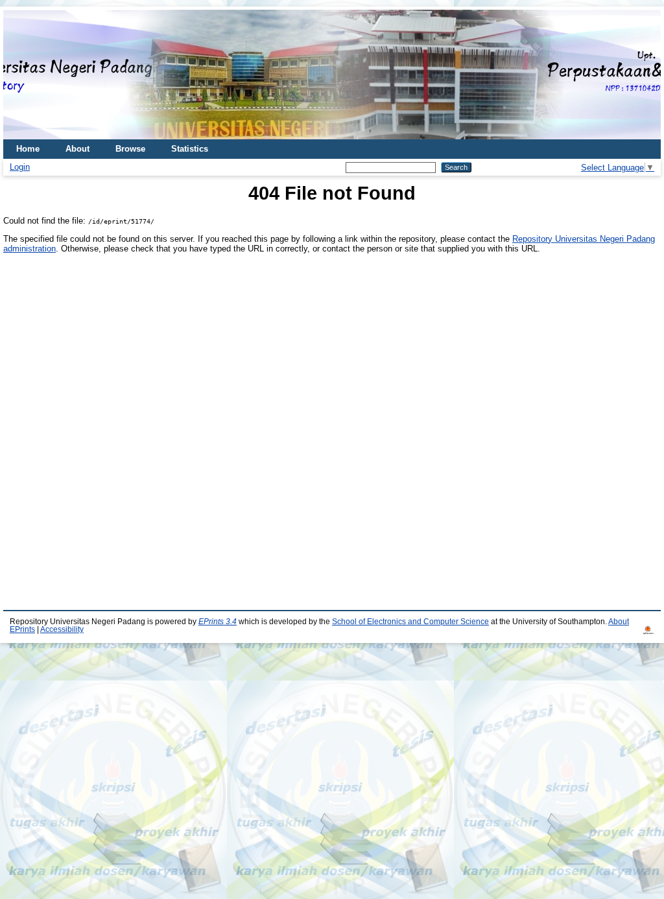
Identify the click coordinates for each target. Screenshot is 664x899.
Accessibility (62, 629)
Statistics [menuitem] (189, 149)
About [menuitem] (77, 149)
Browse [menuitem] (130, 149)
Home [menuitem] (28, 149)
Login (20, 167)
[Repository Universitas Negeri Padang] (22, 74)
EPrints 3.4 (217, 621)
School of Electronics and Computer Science (410, 621)
